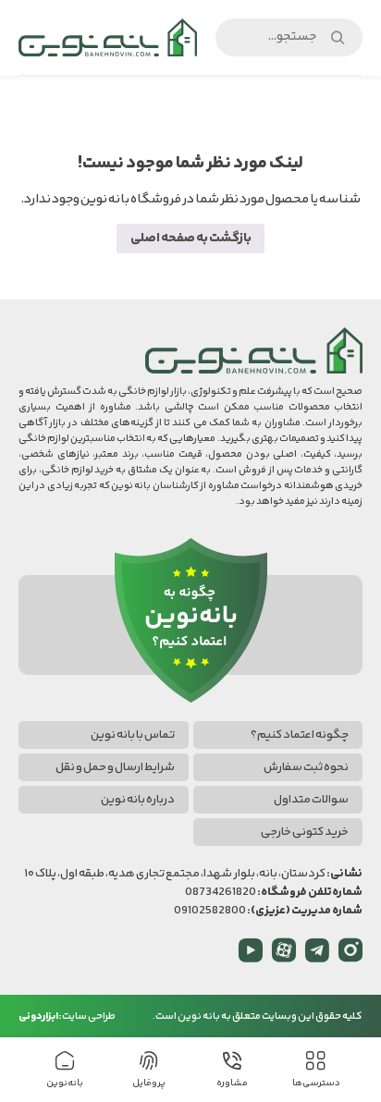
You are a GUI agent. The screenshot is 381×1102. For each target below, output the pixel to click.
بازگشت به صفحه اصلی (191, 238)
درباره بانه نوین (138, 799)
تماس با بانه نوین (133, 735)
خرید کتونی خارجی (305, 832)
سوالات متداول (311, 799)
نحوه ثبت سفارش (306, 767)
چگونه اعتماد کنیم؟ (300, 735)
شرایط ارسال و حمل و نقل (115, 767)
